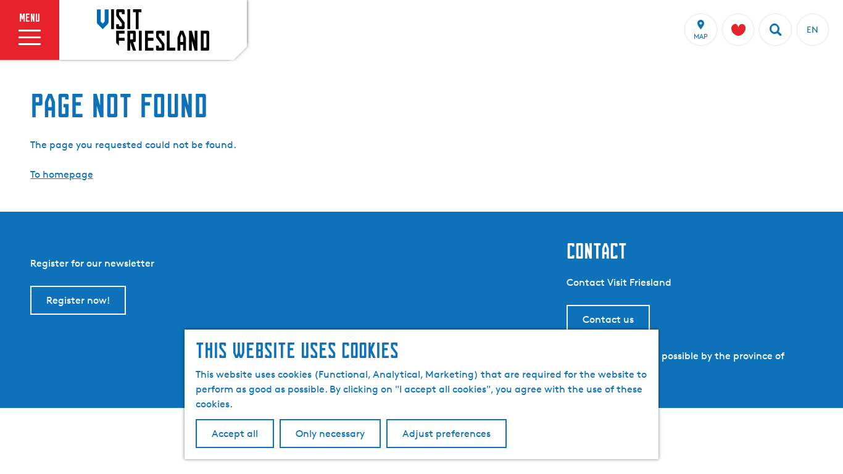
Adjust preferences (446, 433)
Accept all (235, 433)
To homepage (61, 174)
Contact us (608, 319)
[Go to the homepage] (153, 29)
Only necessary (330, 433)
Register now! (78, 300)
